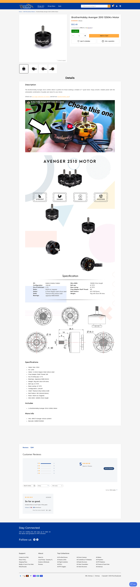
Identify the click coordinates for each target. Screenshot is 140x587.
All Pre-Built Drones (62, 557)
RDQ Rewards (23, 566)
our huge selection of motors (41, 96)
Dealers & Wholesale (43, 562)
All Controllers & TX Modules (84, 559)
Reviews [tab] (25, 448)
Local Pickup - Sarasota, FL (45, 559)
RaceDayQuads (116, 575)
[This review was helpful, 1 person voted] (46, 510)
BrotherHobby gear (63, 96)
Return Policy (22, 559)
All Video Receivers (82, 566)
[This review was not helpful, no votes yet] (49, 510)
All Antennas (99, 566)
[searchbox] (28, 486)
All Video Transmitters (82, 564)
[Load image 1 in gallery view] (23, 68)
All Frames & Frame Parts (102, 564)
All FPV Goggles (61, 566)
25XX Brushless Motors (29, 11)
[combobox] (43, 485)
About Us (40, 557)
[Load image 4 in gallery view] (52, 68)
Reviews (40, 564)
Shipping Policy (23, 562)
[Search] (109, 6)
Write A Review (109, 468)
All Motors (98, 557)
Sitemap (97, 575)
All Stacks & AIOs (61, 559)
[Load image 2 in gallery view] (33, 68)
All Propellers (99, 559)
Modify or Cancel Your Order (26, 564)
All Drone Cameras (82, 557)
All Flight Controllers (62, 562)
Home (20, 11)
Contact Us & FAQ (23, 557)
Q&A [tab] (32, 447)
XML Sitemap (89, 575)
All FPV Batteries (100, 562)
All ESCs (59, 564)
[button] (41, 6)
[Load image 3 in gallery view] (43, 68)
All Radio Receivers (82, 562)
